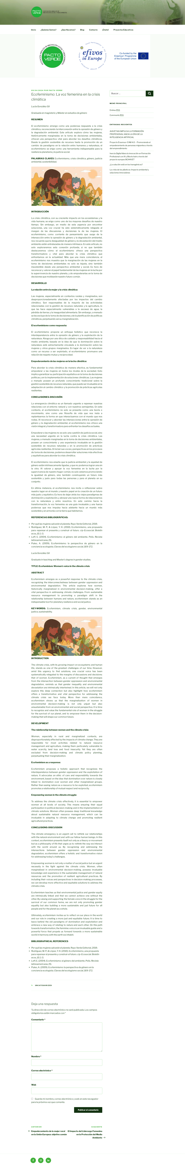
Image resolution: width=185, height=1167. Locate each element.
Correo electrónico (42, 1070)
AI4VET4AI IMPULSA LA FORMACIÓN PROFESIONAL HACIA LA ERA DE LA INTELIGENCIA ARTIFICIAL (127, 134)
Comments (117, 115)
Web (33, 1085)
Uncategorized (43, 985)
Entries (115, 110)
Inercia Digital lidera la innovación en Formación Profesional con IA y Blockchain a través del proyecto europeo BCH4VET (130, 156)
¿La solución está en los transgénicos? (126, 164)
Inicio (33, 30)
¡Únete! (105, 30)
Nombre (36, 1056)
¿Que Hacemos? (68, 30)
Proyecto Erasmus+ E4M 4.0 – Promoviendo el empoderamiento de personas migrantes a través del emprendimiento (131, 145)
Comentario (38, 1019)
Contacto (93, 30)
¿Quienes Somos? (48, 30)
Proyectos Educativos (123, 30)
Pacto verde (56, 90)
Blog (82, 30)
